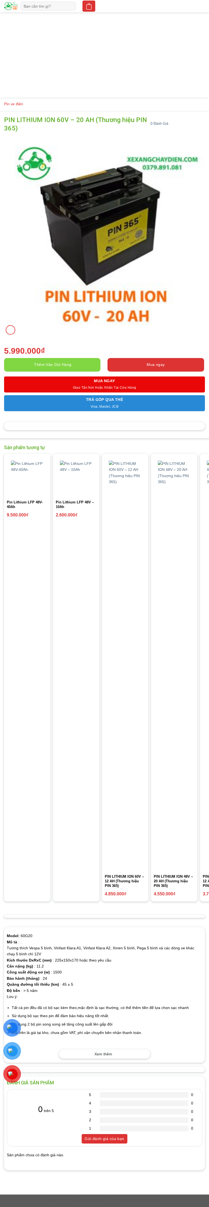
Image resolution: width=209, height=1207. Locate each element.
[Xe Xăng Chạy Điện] (11, 6)
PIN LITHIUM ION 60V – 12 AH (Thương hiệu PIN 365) (124, 881)
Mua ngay (156, 364)
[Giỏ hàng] (88, 6)
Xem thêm (103, 1054)
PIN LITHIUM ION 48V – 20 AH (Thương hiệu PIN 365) (173, 881)
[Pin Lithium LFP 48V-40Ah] (27, 477)
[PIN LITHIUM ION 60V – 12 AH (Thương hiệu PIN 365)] (125, 664)
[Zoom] (10, 330)
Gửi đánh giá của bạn (104, 1138)
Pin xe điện (13, 104)
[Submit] (72, 6)
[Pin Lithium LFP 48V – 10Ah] (76, 477)
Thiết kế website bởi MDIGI (139, 1200)
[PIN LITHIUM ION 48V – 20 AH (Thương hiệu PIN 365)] (174, 664)
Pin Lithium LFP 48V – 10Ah (75, 504)
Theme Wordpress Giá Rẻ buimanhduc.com (82, 1200)
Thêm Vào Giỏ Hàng (52, 364)
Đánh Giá (159, 124)
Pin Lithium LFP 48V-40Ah (25, 504)
